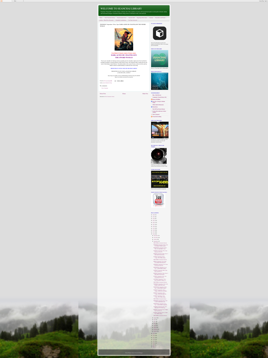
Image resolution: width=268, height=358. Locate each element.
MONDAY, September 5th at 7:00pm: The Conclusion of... (160, 310)
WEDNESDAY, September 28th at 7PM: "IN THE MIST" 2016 (160, 248)
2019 (154, 228)
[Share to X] (120, 81)
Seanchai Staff (132, 17)
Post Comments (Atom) (109, 96)
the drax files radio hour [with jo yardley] (159, 111)
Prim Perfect (155, 107)
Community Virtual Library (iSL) (160, 97)
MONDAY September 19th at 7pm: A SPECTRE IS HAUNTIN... (160, 274)
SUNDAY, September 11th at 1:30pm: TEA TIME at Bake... (159, 296)
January (155, 331)
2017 (154, 232)
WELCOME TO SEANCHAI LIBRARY (121, 8)
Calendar (151, 17)
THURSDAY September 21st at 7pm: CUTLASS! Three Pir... (160, 265)
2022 (154, 222)
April (155, 325)
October (155, 239)
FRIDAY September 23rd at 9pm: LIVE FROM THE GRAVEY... (160, 262)
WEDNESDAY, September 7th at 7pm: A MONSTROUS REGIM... (160, 304)
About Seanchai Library (110, 17)
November (156, 237)
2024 (154, 218)
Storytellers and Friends (160, 17)
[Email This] (117, 81)
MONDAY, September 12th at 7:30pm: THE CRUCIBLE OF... (160, 293)
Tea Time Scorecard (132, 20)
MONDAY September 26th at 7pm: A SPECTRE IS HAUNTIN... (160, 254)
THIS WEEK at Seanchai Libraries (160, 243)
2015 (154, 333)
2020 (154, 226)
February (156, 329)
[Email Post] (115, 80)
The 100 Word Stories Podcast (159, 109)
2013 (154, 337)
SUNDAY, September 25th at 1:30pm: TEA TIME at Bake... (159, 257)
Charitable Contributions (121, 20)
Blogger (141, 352)
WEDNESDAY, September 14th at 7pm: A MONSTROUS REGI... (160, 287)
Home (101, 17)
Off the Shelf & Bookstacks (158, 104)
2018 (154, 230)
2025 (154, 216)
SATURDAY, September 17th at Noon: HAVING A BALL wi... (159, 280)
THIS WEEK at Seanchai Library (159, 298)
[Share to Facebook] (121, 81)
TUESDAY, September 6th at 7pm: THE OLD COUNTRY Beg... (160, 307)
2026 (154, 214)
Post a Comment (105, 88)
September (156, 241)
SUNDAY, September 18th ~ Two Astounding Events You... (159, 277)
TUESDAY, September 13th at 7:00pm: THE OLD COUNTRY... (160, 290)
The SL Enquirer (156, 114)
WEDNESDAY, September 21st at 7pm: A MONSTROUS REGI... (160, 268)
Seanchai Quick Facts (121, 17)
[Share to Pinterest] (123, 81)
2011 (154, 341)
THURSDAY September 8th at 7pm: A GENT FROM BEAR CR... (160, 301)
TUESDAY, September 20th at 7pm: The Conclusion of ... (160, 271)
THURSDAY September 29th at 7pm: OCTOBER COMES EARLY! (160, 245)
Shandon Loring (109, 82)
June (155, 321)
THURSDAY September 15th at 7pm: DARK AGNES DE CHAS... (160, 284)
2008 (154, 346)
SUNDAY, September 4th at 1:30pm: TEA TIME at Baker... (160, 313)
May (155, 323)
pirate (104, 82)
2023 (154, 220)
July (155, 319)
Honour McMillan (156, 99)
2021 (154, 224)
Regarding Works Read (142, 17)
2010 (154, 343)
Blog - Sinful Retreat (157, 95)
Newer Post (103, 93)
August (155, 317)
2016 (154, 234)
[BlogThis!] (119, 81)
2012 (154, 339)
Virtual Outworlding (157, 116)
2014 (154, 335)
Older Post (145, 93)
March (155, 327)
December (156, 235)
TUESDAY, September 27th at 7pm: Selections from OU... (160, 251)
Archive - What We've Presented (106, 20)
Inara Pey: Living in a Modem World (159, 102)
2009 (154, 345)
